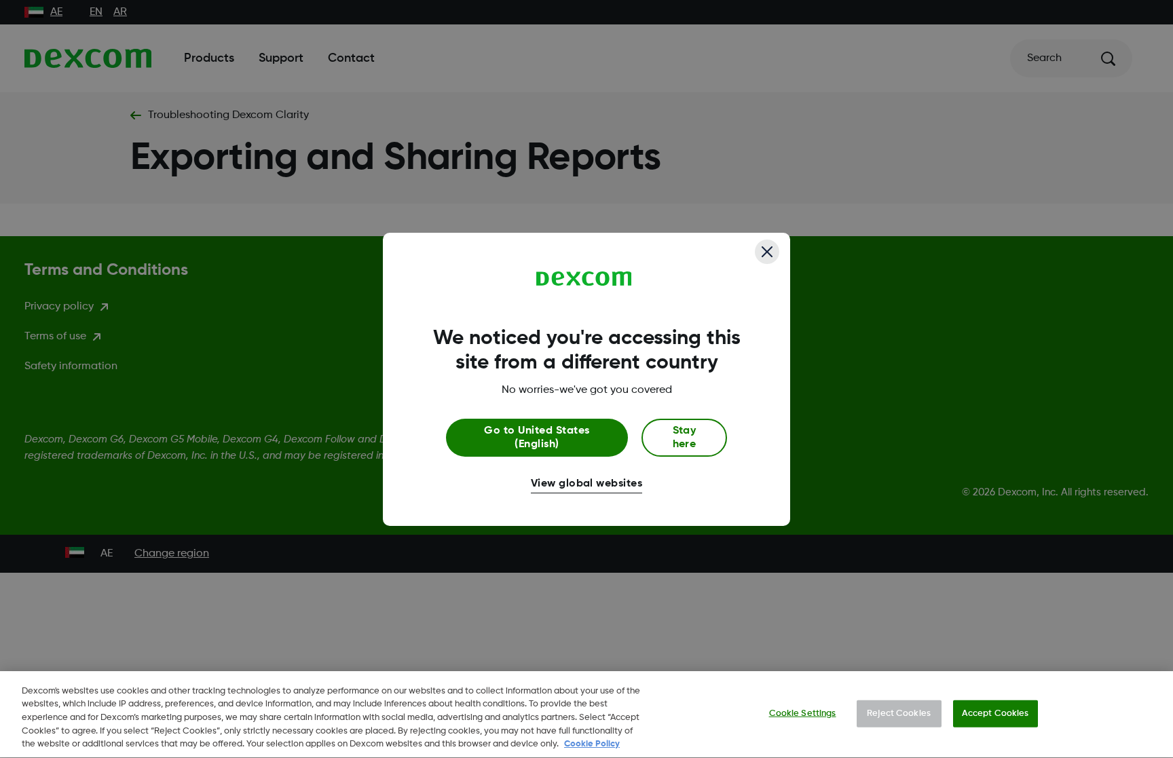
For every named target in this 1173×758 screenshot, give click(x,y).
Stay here (684, 437)
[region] (586, 714)
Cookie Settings (802, 713)
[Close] (767, 252)
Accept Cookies (995, 713)
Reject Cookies (899, 713)
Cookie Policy (592, 744)
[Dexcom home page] (584, 278)
